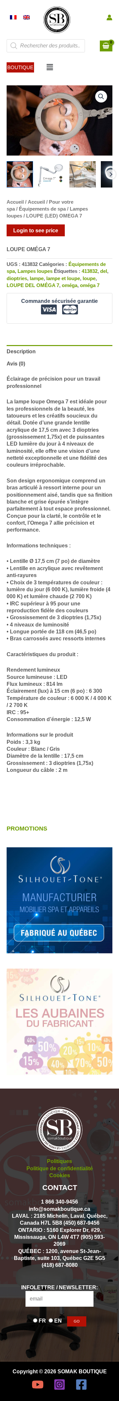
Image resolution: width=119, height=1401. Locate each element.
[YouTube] (38, 1384)
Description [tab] (21, 351)
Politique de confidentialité (59, 1168)
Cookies (59, 1175)
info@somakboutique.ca (59, 1209)
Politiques (59, 1161)
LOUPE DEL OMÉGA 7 (33, 285)
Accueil (15, 202)
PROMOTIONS (27, 828)
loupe (89, 278)
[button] (20, 67)
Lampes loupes (35, 271)
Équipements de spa (42, 209)
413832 (90, 271)
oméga (69, 285)
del (103, 271)
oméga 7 (89, 285)
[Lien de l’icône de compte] (109, 17)
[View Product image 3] (82, 174)
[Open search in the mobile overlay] (46, 45)
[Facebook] (81, 1384)
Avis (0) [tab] (16, 363)
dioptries (17, 278)
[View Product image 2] (51, 174)
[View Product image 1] (20, 174)
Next (111, 174)
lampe (37, 278)
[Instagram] (59, 1384)
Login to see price (35, 230)
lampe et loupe (63, 278)
